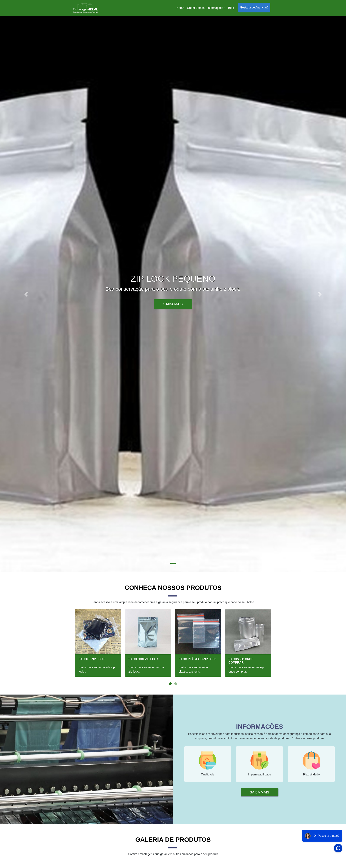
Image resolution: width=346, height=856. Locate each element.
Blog (231, 7)
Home (181, 9)
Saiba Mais (173, 304)
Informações (215, 7)
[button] (26, 294)
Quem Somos (196, 7)
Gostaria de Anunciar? (254, 7)
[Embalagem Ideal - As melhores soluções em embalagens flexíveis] (85, 8)
